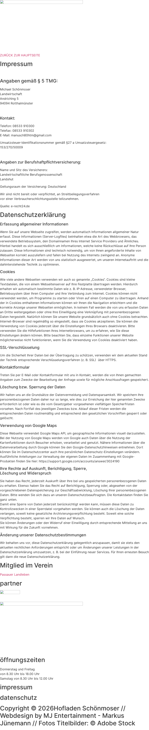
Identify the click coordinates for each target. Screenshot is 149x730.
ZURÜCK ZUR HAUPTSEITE (20, 55)
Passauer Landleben (14, 574)
